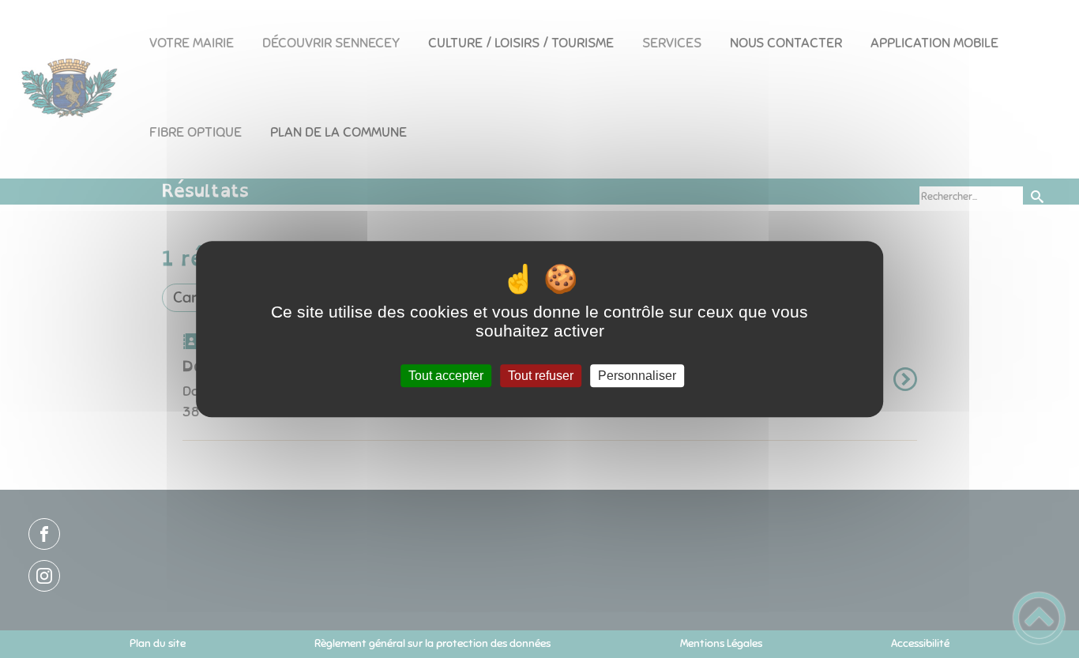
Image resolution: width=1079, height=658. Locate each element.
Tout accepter (445, 375)
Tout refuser (540, 375)
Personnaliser (637, 375)
